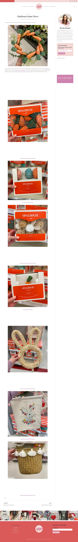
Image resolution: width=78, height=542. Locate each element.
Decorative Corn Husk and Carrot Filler (27, 158)
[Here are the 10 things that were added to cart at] (73, 515)
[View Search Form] (74, 6)
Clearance (15, 529)
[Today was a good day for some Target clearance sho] (24, 515)
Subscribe (61, 53)
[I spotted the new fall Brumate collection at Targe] (34, 515)
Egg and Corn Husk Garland (27, 202)
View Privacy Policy (61, 58)
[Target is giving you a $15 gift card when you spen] (44, 515)
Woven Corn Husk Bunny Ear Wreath (27, 388)
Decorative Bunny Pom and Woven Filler (28, 263)
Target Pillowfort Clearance (8, 504)
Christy (23, 19)
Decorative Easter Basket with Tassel (27, 495)
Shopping (25, 6)
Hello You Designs (48, 539)
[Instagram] (70, 1)
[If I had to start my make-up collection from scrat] (53, 515)
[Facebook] (72, 1)
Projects (46, 6)
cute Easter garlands (22, 71)
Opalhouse (46, 68)
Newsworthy (53, 6)
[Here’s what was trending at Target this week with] (14, 515)
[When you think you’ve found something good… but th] (63, 515)
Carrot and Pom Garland (28, 309)
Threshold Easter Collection (46, 504)
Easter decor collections (20, 70)
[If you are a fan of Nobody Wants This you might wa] (5, 515)
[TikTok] (76, 1)
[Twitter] (74, 1)
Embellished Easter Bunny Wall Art (28, 438)
